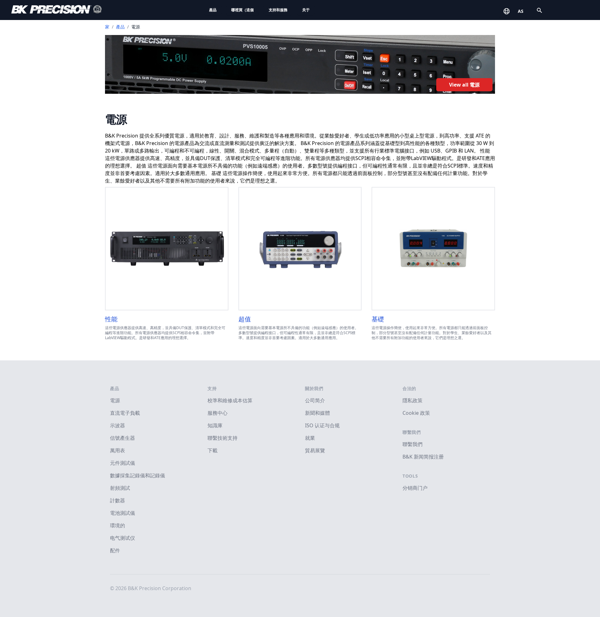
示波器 (117, 425)
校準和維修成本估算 (230, 400)
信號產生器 (122, 437)
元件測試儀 (122, 462)
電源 (115, 400)
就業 (310, 437)
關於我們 (314, 388)
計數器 (117, 500)
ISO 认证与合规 (322, 425)
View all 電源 (464, 84)
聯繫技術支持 (223, 437)
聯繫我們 (411, 432)
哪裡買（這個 (242, 10)
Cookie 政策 (416, 412)
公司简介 (315, 400)
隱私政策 (412, 400)
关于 (306, 10)
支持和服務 (278, 10)
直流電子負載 (125, 412)
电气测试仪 (122, 537)
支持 (212, 388)
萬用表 (117, 450)
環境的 (117, 525)
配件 (115, 550)
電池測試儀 (122, 512)
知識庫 (215, 425)
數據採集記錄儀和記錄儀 (137, 475)
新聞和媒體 (317, 412)
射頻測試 (120, 487)
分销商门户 (415, 487)
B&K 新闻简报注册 (423, 456)
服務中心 (218, 412)
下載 (213, 450)
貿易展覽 (315, 450)
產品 (213, 10)
